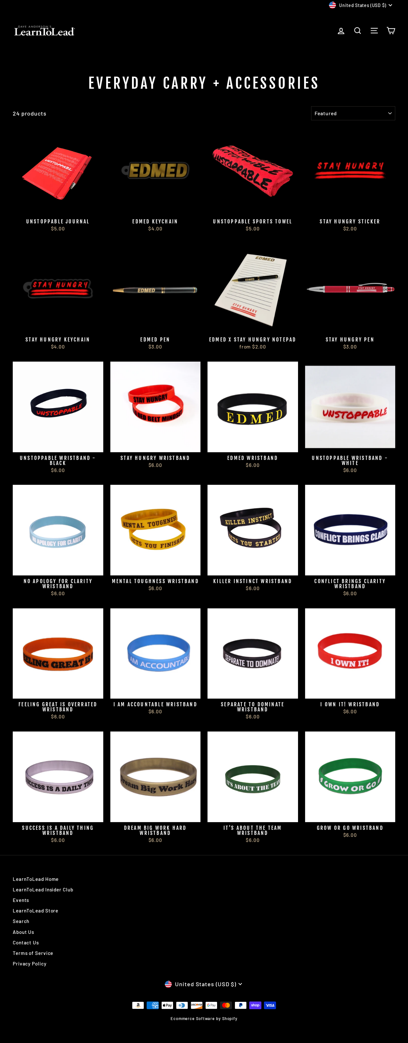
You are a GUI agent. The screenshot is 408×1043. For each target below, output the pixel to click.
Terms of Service (33, 953)
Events (21, 900)
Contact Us (26, 942)
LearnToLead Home (36, 879)
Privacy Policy (30, 963)
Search (21, 921)
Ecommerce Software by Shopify (204, 1018)
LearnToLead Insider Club (43, 889)
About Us (23, 932)
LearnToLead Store (35, 910)
